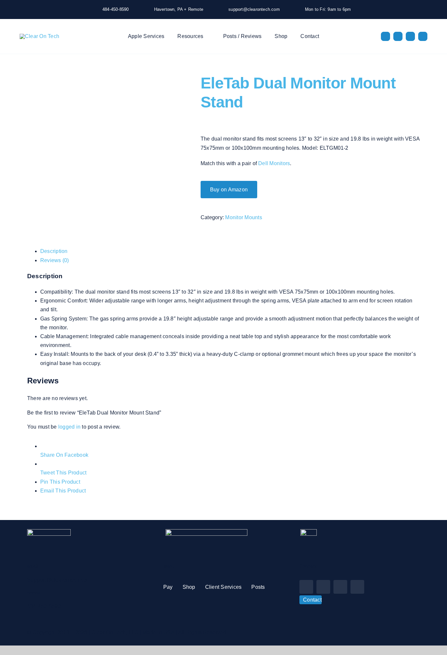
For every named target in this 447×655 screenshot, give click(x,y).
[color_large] (39, 36)
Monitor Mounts (243, 217)
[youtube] (410, 36)
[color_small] (49, 531)
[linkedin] (422, 36)
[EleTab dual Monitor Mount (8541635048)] (109, 78)
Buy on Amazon (229, 189)
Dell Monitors (274, 163)
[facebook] (385, 36)
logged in (69, 427)
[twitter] (397, 36)
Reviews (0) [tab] (54, 260)
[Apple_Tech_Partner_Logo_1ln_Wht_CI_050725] (206, 531)
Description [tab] (54, 251)
